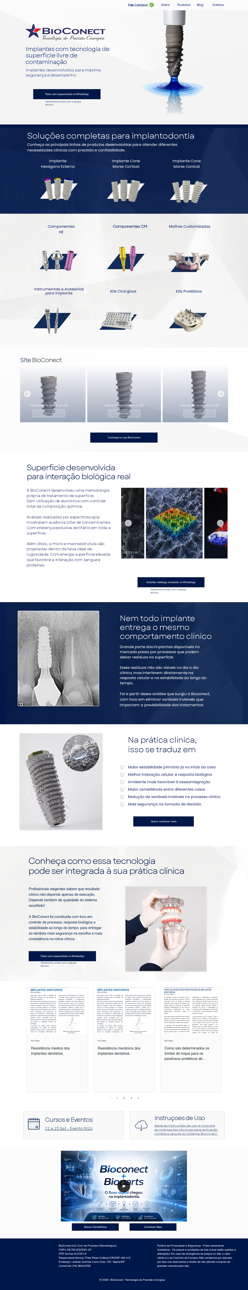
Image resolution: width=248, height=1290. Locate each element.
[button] (182, 1217)
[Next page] (138, 1098)
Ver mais (48, 413)
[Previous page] (110, 1098)
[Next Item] (220, 393)
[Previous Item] (27, 393)
